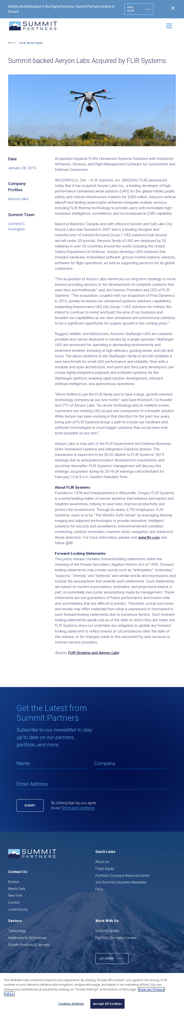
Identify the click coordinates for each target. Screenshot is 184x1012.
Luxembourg (17, 909)
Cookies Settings (71, 1004)
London (14, 902)
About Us (102, 862)
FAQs (99, 889)
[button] (169, 26)
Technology (17, 931)
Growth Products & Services (28, 945)
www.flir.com (149, 537)
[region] (92, 992)
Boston (13, 882)
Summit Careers (107, 931)
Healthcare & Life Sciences (27, 938)
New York (15, 895)
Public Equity (104, 869)
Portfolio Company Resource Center (122, 876)
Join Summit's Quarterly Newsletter (121, 882)
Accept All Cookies (107, 1004)
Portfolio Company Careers (116, 938)
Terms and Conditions (78, 808)
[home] (33, 25)
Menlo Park (16, 889)
